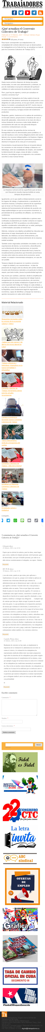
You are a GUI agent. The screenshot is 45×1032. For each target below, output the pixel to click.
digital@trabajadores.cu (30, 1028)
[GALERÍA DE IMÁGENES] (20, 930)
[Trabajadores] (4, 1014)
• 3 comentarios (12, 37)
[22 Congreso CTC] (20, 821)
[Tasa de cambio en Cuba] (20, 984)
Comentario (6, 697)
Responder (5, 564)
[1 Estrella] (2, 39)
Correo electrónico (8, 726)
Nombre (5, 718)
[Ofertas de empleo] (22, 886)
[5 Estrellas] (9, 39)
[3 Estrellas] (6, 39)
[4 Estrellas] (8, 39)
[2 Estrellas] (4, 39)
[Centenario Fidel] (20, 771)
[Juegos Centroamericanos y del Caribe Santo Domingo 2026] (20, 795)
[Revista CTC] (20, 962)
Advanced (8, 747)
